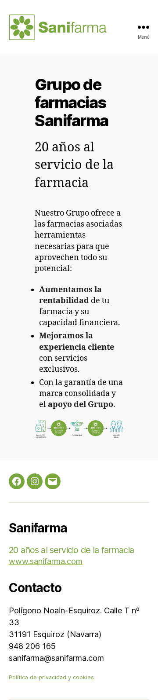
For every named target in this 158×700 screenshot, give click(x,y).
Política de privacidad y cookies (51, 677)
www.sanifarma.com (46, 561)
